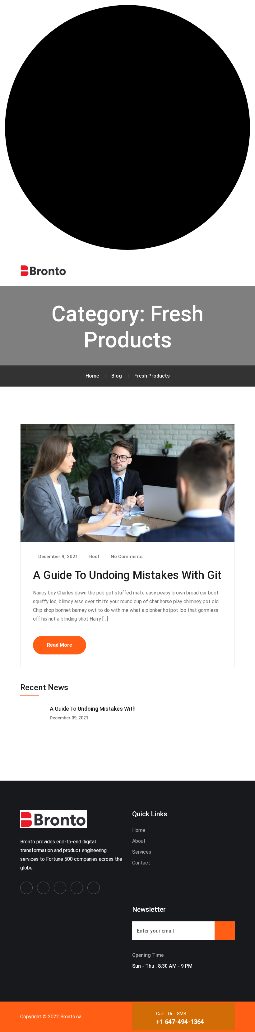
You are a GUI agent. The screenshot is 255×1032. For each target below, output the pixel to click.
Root (94, 556)
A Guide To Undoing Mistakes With (93, 708)
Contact (141, 863)
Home (138, 830)
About (139, 841)
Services (141, 852)
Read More (59, 645)
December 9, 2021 (57, 556)
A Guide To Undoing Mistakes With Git (127, 575)
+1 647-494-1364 (180, 1021)
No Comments (125, 556)
